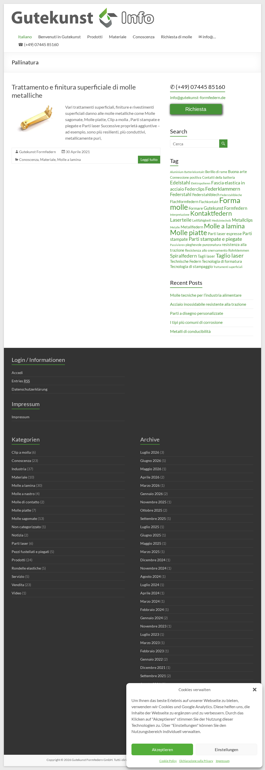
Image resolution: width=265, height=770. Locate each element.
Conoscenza (143, 36)
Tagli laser (206, 256)
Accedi (17, 372)
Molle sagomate (24, 518)
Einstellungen (226, 749)
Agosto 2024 (150, 576)
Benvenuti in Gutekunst (59, 36)
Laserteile (181, 220)
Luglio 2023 (149, 634)
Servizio (18, 576)
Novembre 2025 (153, 502)
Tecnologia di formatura (222, 261)
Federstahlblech (205, 194)
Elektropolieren (200, 183)
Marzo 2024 (150, 601)
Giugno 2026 (150, 460)
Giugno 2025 (150, 535)
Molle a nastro (23, 493)
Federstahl (181, 194)
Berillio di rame (216, 172)
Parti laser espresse (225, 233)
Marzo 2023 (150, 642)
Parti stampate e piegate (215, 239)
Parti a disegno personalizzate (196, 313)
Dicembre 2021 (152, 667)
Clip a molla (21, 452)
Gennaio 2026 (151, 493)
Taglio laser (230, 255)
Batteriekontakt (194, 172)
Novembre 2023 (153, 626)
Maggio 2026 (150, 469)
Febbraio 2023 (152, 651)
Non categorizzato (26, 527)
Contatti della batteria (218, 177)
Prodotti (94, 36)
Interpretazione (179, 214)
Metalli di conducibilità (190, 331)
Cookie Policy (168, 760)
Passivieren (177, 244)
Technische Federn (185, 261)
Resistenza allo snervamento (206, 250)
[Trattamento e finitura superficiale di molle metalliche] (35, 106)
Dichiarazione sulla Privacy (196, 760)
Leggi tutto (149, 159)
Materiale (117, 36)
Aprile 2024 (149, 593)
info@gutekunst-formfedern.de (197, 97)
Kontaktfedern (211, 213)
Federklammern (222, 188)
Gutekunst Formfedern (37, 151)
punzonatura (211, 245)
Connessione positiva (185, 177)
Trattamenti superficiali (228, 266)
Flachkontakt (208, 202)
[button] (254, 689)
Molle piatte (188, 232)
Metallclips (242, 220)
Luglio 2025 (149, 527)
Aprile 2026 (149, 477)
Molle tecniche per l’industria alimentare (205, 295)
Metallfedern (192, 227)
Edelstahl (180, 182)
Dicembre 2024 (152, 560)
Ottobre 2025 (151, 510)
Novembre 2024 (153, 568)
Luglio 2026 (149, 452)
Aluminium (176, 172)
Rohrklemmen (238, 250)
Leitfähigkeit (201, 220)
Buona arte (237, 171)
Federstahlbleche (231, 195)
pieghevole (194, 245)
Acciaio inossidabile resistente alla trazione (208, 304)
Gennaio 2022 (151, 659)
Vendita (18, 584)
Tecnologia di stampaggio (191, 266)
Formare (196, 208)
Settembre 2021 (153, 676)
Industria (19, 469)
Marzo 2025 (150, 551)
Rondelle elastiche (26, 568)
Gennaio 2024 (151, 618)
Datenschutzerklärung (29, 389)
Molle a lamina (69, 159)
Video (16, 593)
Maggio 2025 (150, 543)
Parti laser (20, 543)
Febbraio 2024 (152, 609)
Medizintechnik (221, 220)
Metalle (175, 227)
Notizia (17, 535)
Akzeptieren (162, 749)
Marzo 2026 (150, 485)
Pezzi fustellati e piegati (30, 551)
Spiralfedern (183, 256)
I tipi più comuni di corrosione (196, 322)
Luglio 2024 (149, 584)
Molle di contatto (25, 502)
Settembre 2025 (153, 518)
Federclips (194, 189)
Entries (21, 381)
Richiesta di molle (176, 36)
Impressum (223, 760)
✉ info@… (207, 36)
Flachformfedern (184, 201)
